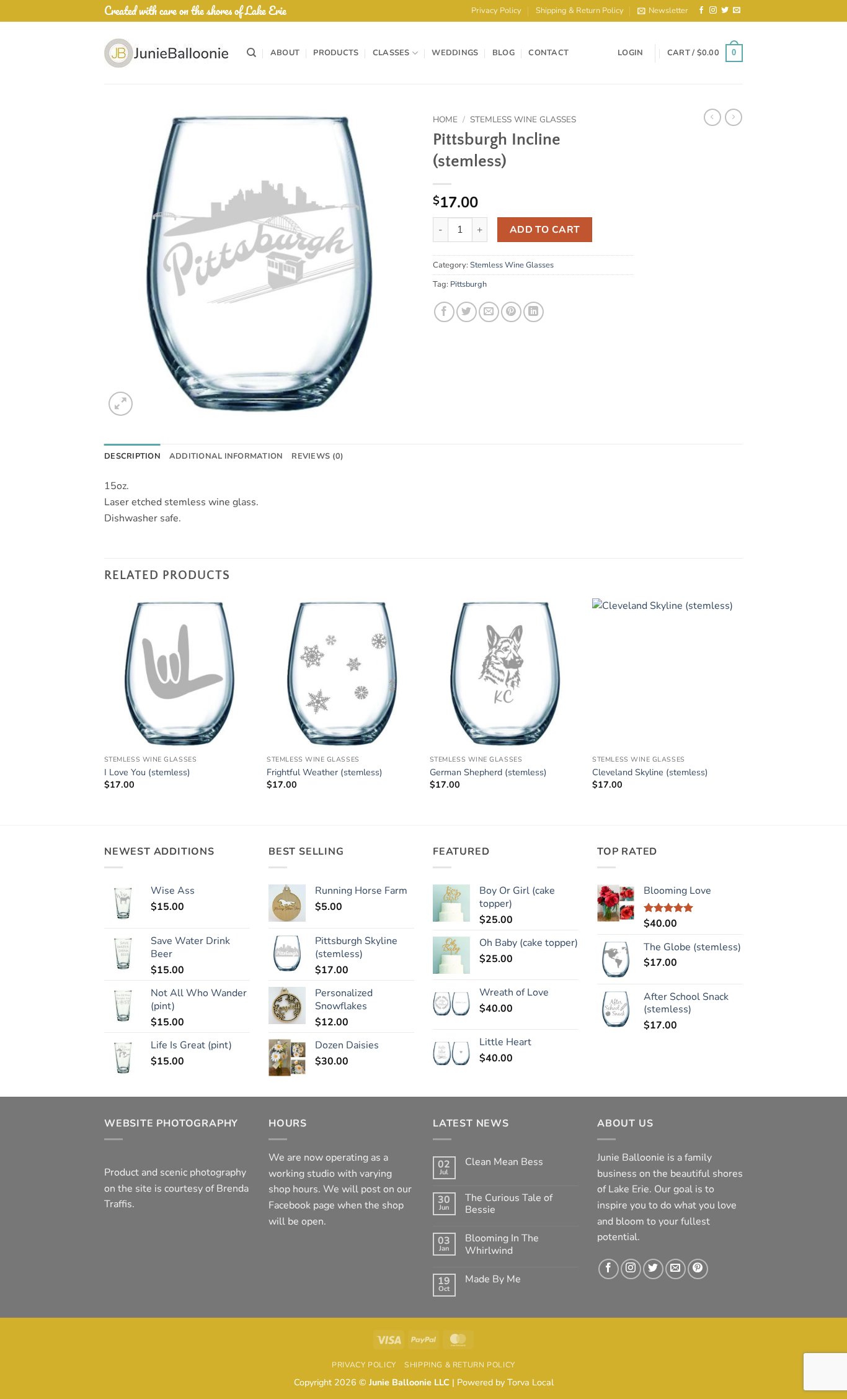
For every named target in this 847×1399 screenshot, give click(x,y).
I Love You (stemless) (147, 772)
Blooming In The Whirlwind (502, 1244)
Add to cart (545, 229)
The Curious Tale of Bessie (508, 1204)
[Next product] (712, 117)
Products (335, 52)
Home (445, 119)
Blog (503, 52)
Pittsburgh (468, 284)
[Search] (251, 53)
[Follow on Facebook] (701, 10)
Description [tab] (132, 456)
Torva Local (530, 1382)
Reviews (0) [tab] (317, 456)
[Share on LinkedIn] (533, 312)
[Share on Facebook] (444, 312)
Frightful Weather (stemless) (325, 772)
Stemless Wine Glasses (523, 119)
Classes (391, 52)
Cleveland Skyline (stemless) (650, 772)
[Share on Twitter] (466, 312)
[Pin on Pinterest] (511, 312)
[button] (662, 10)
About (284, 52)
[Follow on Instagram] (713, 10)
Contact (548, 52)
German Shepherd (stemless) (488, 772)
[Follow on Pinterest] (698, 1269)
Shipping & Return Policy (580, 10)
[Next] (742, 710)
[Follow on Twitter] (725, 10)
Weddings (455, 52)
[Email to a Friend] (489, 312)
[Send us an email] (736, 10)
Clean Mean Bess (504, 1162)
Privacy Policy (496, 10)
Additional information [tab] (226, 456)
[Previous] (104, 710)
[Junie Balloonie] (166, 53)
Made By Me (493, 1279)
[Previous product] (733, 117)
